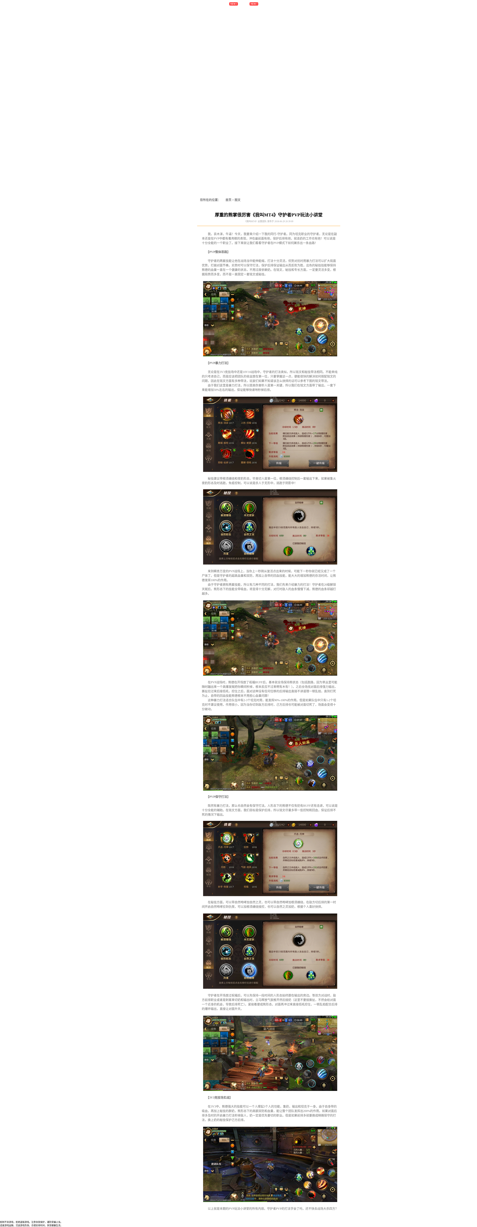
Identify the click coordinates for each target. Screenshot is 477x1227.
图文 (238, 199)
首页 (228, 199)
